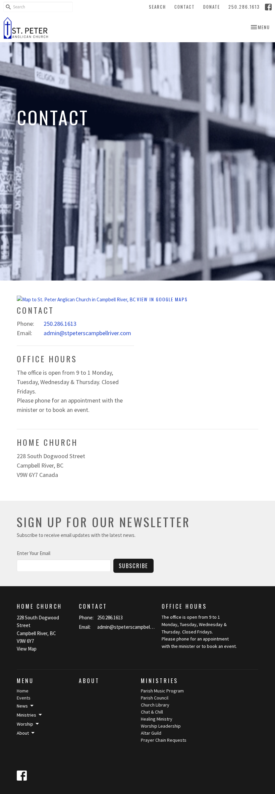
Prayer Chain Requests (163, 740)
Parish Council (154, 698)
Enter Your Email (33, 553)
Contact (184, 6)
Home (23, 691)
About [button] (23, 733)
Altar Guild (151, 733)
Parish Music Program (162, 691)
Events (24, 698)
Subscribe (133, 565)
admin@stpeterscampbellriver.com (87, 333)
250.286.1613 (244, 6)
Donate (211, 6)
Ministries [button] (26, 715)
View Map (27, 649)
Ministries (159, 681)
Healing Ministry (156, 719)
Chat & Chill (152, 712)
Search (157, 6)
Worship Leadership (161, 726)
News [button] (22, 706)
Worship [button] (25, 724)
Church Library (155, 705)
